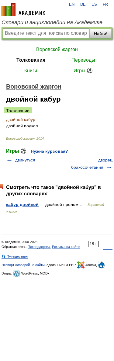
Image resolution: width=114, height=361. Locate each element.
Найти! (100, 33)
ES (94, 4)
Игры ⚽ (83, 70)
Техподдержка (39, 247)
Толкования (30, 60)
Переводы (83, 60)
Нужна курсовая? (49, 151)
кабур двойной (22, 204)
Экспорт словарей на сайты (23, 265)
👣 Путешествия (15, 256)
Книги (30, 70)
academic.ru (23, 9)
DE (83, 4)
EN (71, 4)
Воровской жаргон (57, 49)
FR (105, 4)
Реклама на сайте (66, 247)
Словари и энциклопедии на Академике (52, 22)
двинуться (25, 160)
